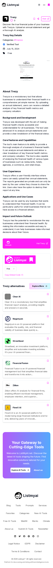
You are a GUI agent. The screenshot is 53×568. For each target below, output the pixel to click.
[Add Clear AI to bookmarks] (47, 294)
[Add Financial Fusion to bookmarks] (47, 360)
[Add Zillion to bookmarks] (47, 382)
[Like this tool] (11, 20)
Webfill (24, 521)
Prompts (30, 505)
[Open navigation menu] (44, 4)
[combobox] (11, 268)
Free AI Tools (9, 521)
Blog (8, 505)
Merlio (35, 521)
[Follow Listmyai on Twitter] (20, 536)
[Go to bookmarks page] (49, 5)
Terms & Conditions (20, 551)
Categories (24, 513)
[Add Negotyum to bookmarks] (47, 316)
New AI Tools (40, 513)
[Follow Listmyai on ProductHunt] (29, 536)
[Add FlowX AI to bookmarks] (47, 405)
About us (38, 470)
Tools (18, 505)
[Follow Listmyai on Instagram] (38, 536)
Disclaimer (40, 543)
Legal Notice (14, 543)
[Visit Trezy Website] (38, 18)
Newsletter (43, 529)
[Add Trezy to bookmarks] (34, 18)
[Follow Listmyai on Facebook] (24, 536)
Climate (46, 521)
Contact (38, 551)
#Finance (18, 40)
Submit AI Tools (25, 529)
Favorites (10, 513)
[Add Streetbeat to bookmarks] (47, 338)
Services (43, 505)
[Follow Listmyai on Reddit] (33, 536)
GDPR (27, 543)
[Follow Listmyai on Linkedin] (15, 536)
